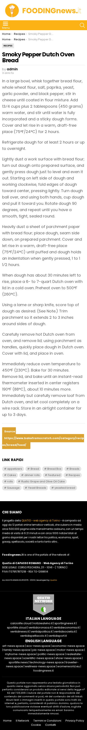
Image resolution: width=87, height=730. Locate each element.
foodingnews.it (43, 671)
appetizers (14, 469)
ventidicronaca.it (40, 628)
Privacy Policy (74, 720)
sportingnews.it (64, 623)
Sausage (13, 488)
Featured (54, 475)
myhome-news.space (20, 654)
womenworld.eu (68, 666)
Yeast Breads (37, 488)
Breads (74, 469)
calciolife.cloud (20, 623)
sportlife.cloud (17, 628)
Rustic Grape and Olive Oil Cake (43, 481)
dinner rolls (32, 475)
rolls (10, 481)
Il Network (22, 720)
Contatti (50, 725)
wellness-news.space (40, 666)
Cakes (11, 475)
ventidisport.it (57, 636)
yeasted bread (64, 488)
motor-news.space (70, 650)
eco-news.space (38, 646)
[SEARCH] (82, 25)
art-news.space (13, 646)
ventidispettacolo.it (33, 636)
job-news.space (43, 650)
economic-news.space (68, 646)
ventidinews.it (19, 632)
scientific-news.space (38, 658)
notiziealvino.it (43, 623)
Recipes (74, 475)
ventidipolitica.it (41, 632)
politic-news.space (51, 654)
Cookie (36, 725)
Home (7, 720)
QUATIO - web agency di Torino (41, 520)
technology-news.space (47, 662)
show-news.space (68, 658)
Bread (35, 469)
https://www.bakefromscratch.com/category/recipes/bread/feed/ (43, 441)
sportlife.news (18, 662)
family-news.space (17, 650)
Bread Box (54, 469)
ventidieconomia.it (66, 628)
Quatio (53, 580)
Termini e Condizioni (47, 720)
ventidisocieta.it (65, 632)
